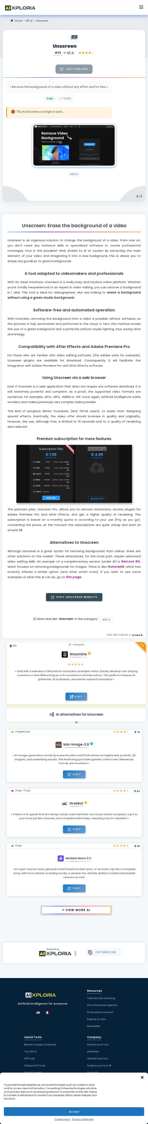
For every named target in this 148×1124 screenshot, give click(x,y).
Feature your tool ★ (99, 1065)
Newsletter (94, 1026)
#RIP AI (74, 174)
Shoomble (78, 654)
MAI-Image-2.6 (76, 744)
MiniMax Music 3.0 (78, 858)
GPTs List (29, 1058)
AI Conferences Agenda (102, 1005)
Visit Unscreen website (76, 597)
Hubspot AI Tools (34, 1065)
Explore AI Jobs (96, 1019)
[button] (142, 1077)
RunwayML (116, 567)
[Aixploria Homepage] (22, 7)
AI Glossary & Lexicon (100, 1012)
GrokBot (76, 803)
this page (73, 577)
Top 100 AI (30, 1051)
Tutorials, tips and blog (101, 998)
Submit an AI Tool (97, 1044)
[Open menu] (141, 7)
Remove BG (130, 561)
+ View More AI (76, 910)
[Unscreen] (74, 145)
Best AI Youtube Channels (40, 1044)
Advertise (93, 1051)
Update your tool (97, 1058)
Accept (74, 1112)
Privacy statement (82, 1119)
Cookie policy (62, 1119)
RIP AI (29, 21)
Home (19, 21)
